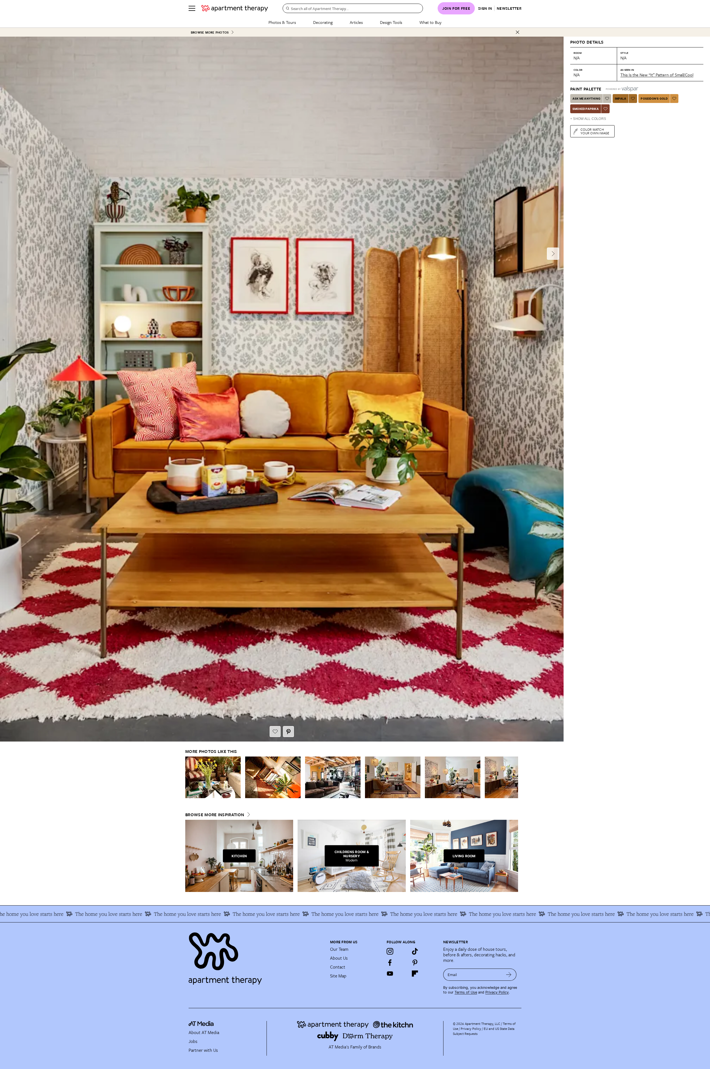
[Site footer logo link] (256, 956)
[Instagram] (390, 951)
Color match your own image (595, 131)
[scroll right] (513, 777)
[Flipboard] (415, 973)
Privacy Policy (497, 992)
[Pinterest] (415, 962)
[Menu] (192, 8)
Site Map (338, 975)
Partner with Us (203, 1050)
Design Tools (391, 22)
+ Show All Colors (588, 119)
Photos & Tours (282, 22)
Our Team (339, 949)
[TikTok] (415, 951)
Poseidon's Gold (654, 98)
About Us (339, 958)
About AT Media (204, 1032)
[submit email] (508, 975)
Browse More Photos (210, 32)
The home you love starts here (99, 914)
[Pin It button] (288, 731)
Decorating (323, 22)
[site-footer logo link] (201, 1024)
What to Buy (430, 22)
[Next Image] (553, 254)
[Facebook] (390, 962)
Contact (337, 967)
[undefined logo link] (234, 8)
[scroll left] (189, 777)
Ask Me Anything (586, 98)
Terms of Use (466, 992)
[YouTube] (390, 973)
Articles (356, 22)
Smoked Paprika (585, 108)
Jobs (193, 1041)
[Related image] (213, 777)
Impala (620, 98)
